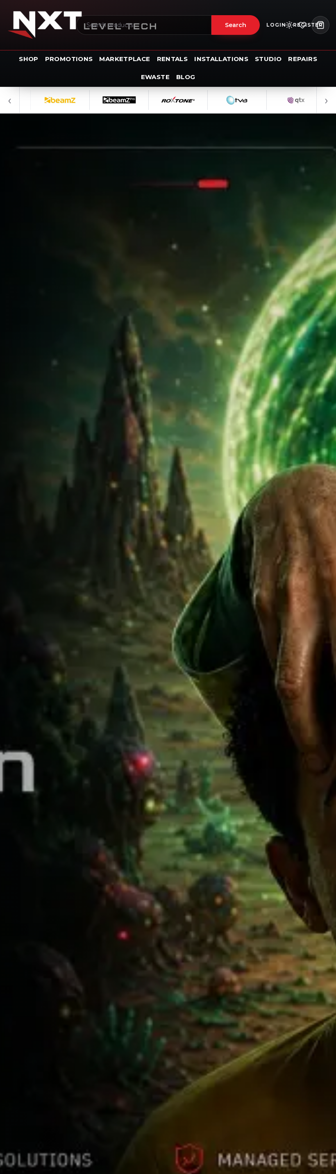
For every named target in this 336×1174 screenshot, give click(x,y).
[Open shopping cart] (320, 25)
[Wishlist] (302, 25)
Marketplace (124, 59)
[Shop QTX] (268, 100)
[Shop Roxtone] (150, 100)
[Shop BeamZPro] (91, 100)
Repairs (302, 59)
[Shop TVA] (209, 100)
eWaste (155, 77)
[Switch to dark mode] (289, 25)
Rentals (172, 59)
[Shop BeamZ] (32, 100)
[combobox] (143, 25)
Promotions (69, 59)
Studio (268, 59)
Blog (185, 77)
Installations (221, 59)
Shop (29, 59)
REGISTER (308, 25)
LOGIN (276, 25)
